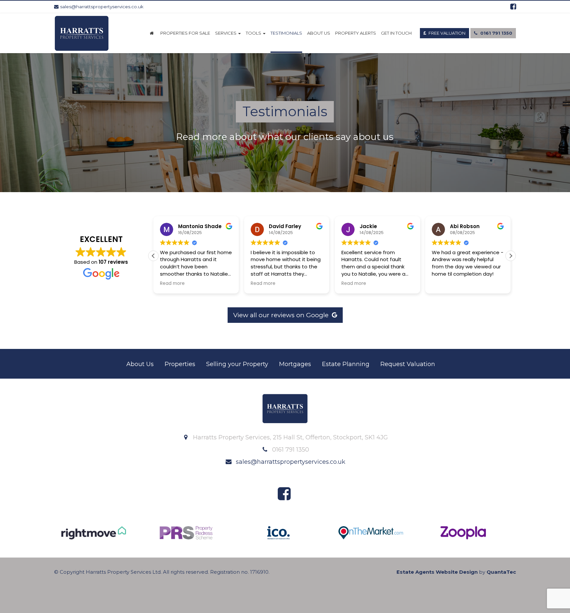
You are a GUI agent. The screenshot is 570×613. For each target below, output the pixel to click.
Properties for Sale (185, 33)
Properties (180, 364)
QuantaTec (501, 572)
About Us (318, 33)
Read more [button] (172, 284)
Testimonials (286, 33)
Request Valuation (407, 364)
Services (226, 33)
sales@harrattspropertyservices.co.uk (101, 6)
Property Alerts (355, 33)
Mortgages (295, 364)
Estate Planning (345, 364)
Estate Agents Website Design (437, 572)
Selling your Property (237, 364)
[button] (511, 256)
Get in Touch (396, 33)
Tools (254, 33)
